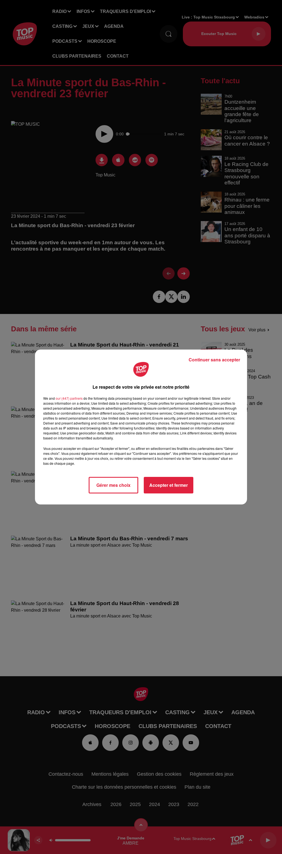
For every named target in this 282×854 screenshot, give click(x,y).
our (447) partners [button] (69, 398)
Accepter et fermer (168, 485)
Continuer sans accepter (214, 359)
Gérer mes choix (113, 485)
